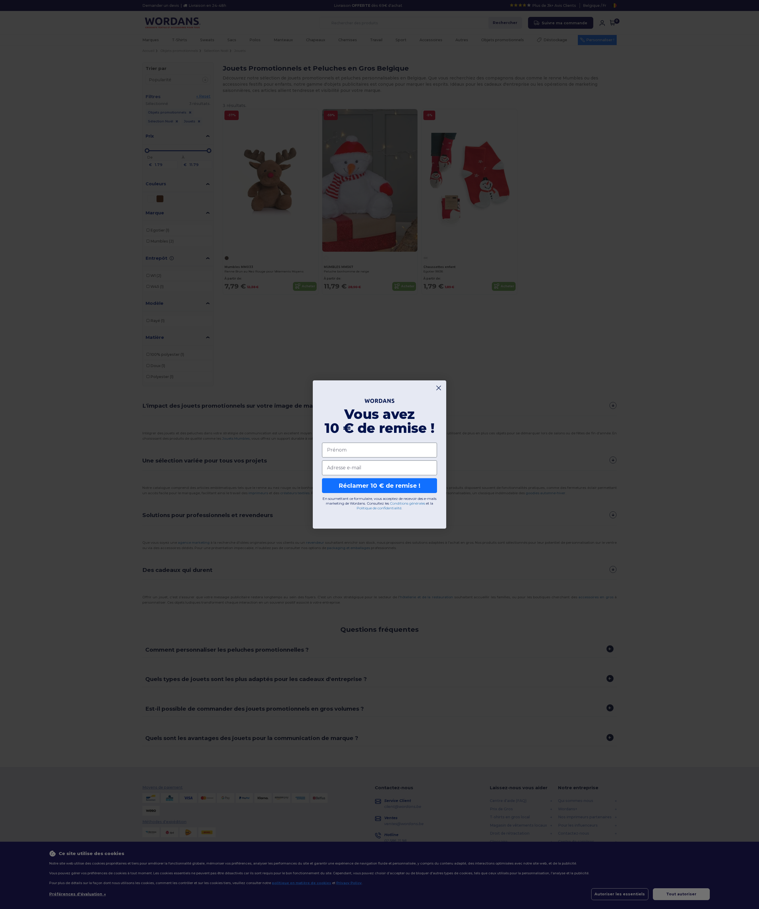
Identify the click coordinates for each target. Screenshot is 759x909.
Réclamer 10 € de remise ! (379, 485)
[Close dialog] (438, 388)
